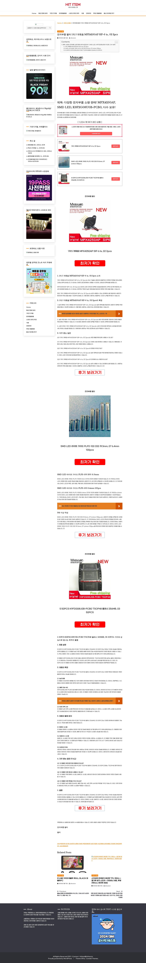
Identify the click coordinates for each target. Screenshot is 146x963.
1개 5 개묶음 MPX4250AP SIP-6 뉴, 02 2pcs (76, 46)
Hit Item (73, 5)
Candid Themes (92, 958)
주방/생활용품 (97, 13)
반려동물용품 (63, 13)
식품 (82, 13)
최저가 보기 (115, 146)
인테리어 (88, 13)
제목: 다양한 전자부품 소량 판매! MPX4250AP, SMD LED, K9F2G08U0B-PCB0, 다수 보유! (89, 44)
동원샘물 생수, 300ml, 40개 (36, 145)
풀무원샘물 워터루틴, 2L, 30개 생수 (38, 156)
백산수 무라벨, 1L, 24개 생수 (36, 148)
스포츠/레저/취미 (74, 13)
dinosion (73, 38)
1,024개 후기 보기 (96, 133)
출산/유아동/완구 (109, 13)
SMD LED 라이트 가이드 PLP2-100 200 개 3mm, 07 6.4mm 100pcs (83, 48)
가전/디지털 (53, 13)
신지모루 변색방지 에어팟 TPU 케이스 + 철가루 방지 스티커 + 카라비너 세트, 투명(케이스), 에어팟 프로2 (106, 880)
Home (34, 13)
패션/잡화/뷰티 (43, 13)
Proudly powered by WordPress (60, 958)
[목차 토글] (115, 42)
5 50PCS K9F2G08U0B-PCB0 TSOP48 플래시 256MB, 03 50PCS (83, 50)
